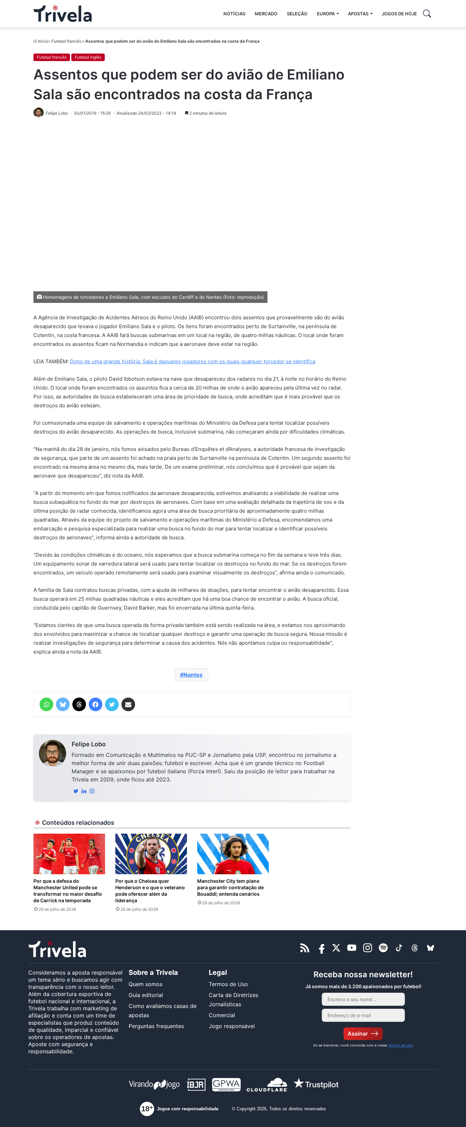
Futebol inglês (88, 57)
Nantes (193, 674)
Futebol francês (66, 41)
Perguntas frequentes (156, 1026)
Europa (326, 13)
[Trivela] (62, 13)
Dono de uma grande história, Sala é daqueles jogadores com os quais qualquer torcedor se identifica (192, 361)
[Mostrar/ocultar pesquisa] (427, 13)
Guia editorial (146, 995)
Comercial (222, 1015)
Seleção (297, 13)
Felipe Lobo (89, 744)
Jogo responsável (232, 1026)
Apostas (358, 13)
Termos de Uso (228, 984)
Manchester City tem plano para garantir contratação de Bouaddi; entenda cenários (230, 887)
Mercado (266, 13)
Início (43, 41)
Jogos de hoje (399, 13)
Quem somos (145, 984)
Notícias (234, 13)
